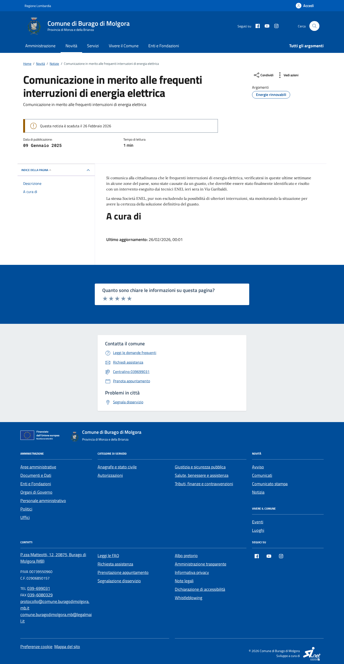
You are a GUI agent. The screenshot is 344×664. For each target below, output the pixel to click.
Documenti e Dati (35, 475)
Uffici (25, 517)
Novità (71, 46)
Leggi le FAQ (108, 555)
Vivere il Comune (124, 46)
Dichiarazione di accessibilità (200, 589)
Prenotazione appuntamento (123, 572)
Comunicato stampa (270, 484)
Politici (26, 509)
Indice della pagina (34, 170)
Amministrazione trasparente (200, 564)
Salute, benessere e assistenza (201, 475)
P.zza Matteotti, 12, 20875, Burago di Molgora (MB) (53, 557)
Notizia (258, 492)
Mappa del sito (67, 646)
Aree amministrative (38, 467)
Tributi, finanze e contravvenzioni (204, 484)
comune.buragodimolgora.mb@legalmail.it (56, 617)
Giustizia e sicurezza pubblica (200, 467)
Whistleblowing (188, 598)
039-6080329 (40, 595)
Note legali (184, 581)
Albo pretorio (186, 555)
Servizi (93, 46)
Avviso (258, 467)
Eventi (257, 522)
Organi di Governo (36, 492)
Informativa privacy (192, 572)
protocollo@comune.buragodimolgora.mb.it (54, 604)
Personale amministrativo (43, 500)
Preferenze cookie (36, 646)
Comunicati (262, 475)
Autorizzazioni (110, 475)
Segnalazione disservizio (119, 581)
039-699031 (38, 588)
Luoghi (258, 530)
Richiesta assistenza (115, 564)
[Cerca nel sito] (314, 26)
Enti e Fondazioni (163, 46)
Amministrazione (40, 46)
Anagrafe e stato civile (117, 467)
